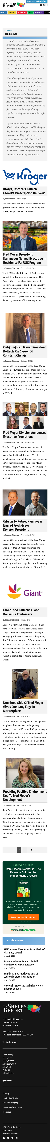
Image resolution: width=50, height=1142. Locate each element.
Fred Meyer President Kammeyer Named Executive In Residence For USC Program (24, 258)
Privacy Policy (7, 1130)
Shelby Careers (8, 1061)
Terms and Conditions (10, 1134)
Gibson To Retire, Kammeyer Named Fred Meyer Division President (22, 525)
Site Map (6, 1093)
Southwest (22, 12)
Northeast (39, 12)
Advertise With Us (9, 1064)
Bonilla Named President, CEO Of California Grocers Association (21, 975)
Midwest (12, 12)
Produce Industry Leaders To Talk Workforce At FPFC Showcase (21, 963)
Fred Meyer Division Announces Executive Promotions (24, 435)
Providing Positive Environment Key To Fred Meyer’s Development (25, 796)
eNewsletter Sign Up (10, 1103)
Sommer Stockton (12, 268)
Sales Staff (7, 1067)
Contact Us (7, 1112)
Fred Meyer (12, 40)
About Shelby (8, 1054)
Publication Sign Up (10, 1098)
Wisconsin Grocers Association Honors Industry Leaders (23, 987)
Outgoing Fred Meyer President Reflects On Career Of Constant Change (24, 351)
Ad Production (8, 1073)
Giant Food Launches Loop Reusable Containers (21, 612)
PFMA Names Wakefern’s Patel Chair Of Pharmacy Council (24, 951)
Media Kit (6, 1070)
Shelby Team (10, 199)
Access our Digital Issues (12, 1107)
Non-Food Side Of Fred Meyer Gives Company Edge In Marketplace (23, 707)
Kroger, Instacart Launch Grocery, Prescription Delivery (24, 191)
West (30, 12)
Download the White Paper (23, 917)
